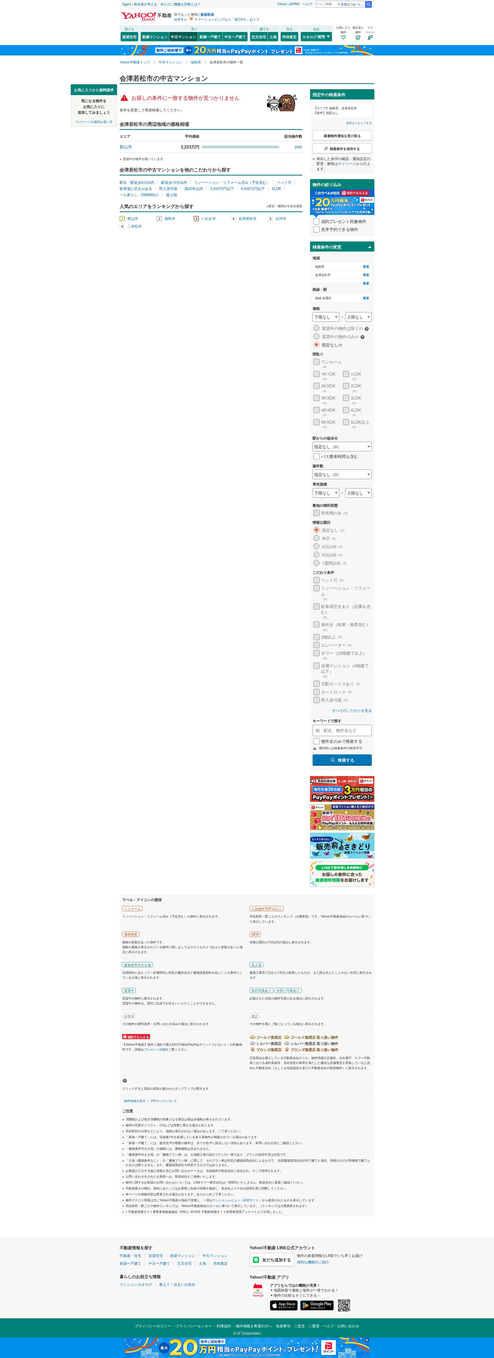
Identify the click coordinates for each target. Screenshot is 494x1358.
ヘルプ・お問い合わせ (341, 1325)
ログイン (180, 19)
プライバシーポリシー (153, 1325)
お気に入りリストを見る (266, 88)
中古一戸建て (235, 36)
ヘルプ (307, 3)
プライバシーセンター (194, 1325)
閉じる (222, 88)
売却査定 (289, 36)
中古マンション (183, 36)
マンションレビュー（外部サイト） (237, 1200)
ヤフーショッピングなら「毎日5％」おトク (227, 19)
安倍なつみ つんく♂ (353, 4)
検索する (346, 760)
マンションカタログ (136, 1284)
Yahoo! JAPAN (288, 3)
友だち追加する (276, 1260)
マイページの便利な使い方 (93, 121)
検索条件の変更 (327, 247)
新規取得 (207, 14)
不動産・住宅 (130, 1255)
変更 (366, 266)
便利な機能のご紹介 (313, 1261)
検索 (368, 4)
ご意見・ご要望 (306, 1325)
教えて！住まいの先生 (177, 1284)
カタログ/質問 (313, 36)
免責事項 (283, 1325)
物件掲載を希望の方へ (254, 1325)
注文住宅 (259, 36)
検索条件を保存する (250, 84)
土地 (273, 36)
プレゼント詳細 (154, 1049)
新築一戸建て (210, 36)
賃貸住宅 (129, 36)
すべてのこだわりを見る (352, 710)
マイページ (347, 163)
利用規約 (224, 1325)
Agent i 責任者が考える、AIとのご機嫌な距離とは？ (161, 4)
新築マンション (154, 36)
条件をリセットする (359, 123)
